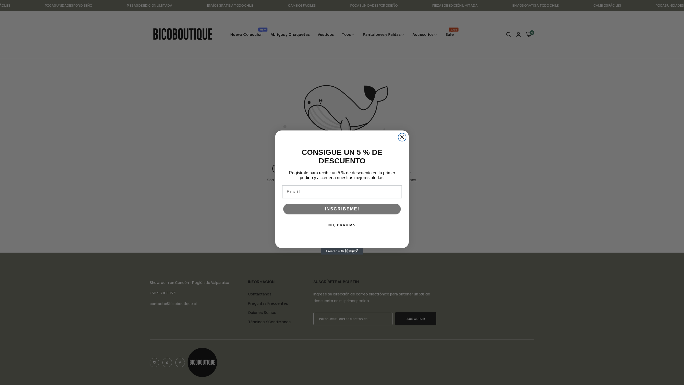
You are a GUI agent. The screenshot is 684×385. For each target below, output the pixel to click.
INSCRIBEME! (342, 209)
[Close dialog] (402, 137)
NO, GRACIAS (342, 225)
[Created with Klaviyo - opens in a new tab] (342, 251)
